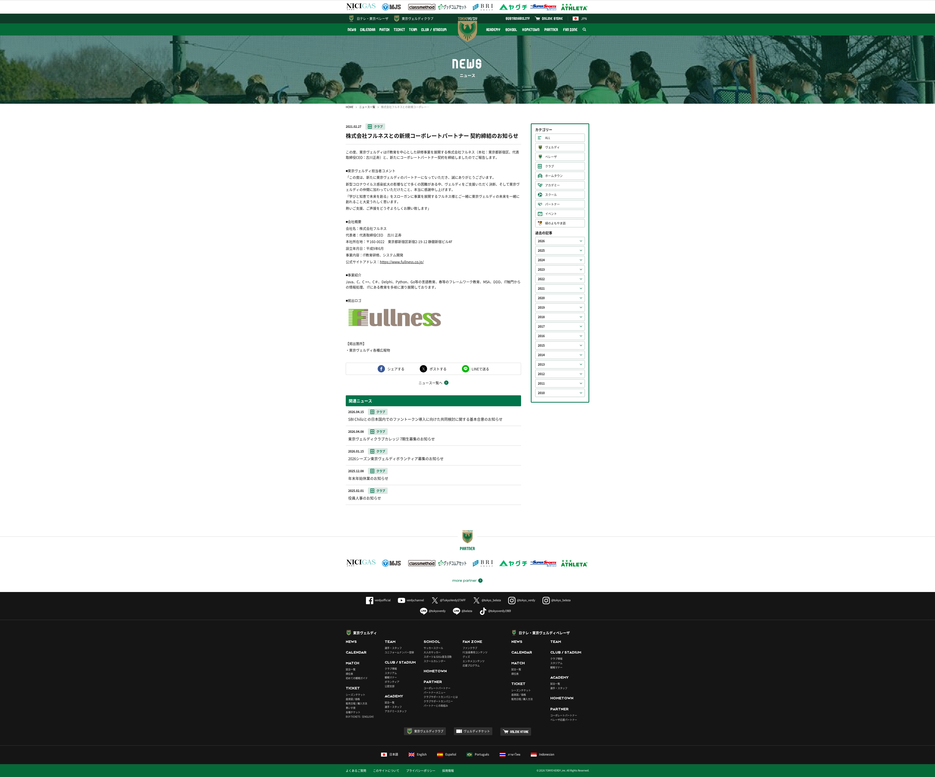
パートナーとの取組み (436, 705)
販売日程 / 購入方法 (356, 703)
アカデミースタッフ (396, 711)
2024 (541, 260)
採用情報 (448, 770)
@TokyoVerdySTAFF (453, 600)
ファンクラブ (470, 648)
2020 (541, 298)
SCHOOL (511, 29)
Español (450, 754)
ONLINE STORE (552, 18)
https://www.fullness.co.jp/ (402, 261)
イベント (551, 214)
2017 (541, 326)
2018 (541, 317)
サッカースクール (433, 648)
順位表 (349, 673)
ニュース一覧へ (430, 382)
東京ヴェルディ (365, 632)
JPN (584, 18)
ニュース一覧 (367, 107)
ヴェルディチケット (477, 731)
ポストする (438, 368)
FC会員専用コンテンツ (475, 652)
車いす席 (350, 708)
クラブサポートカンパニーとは (441, 697)
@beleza (467, 611)
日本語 (393, 754)
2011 (541, 383)
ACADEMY (493, 29)
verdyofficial (383, 600)
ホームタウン (554, 176)
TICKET (399, 29)
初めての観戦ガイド (357, 678)
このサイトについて (386, 770)
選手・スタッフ (393, 648)
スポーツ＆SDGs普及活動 (438, 656)
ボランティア (392, 682)
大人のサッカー (432, 652)
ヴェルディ (552, 147)
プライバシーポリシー (420, 770)
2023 (541, 269)
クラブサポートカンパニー (438, 701)
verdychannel (415, 600)
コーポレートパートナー (437, 688)
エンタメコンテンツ (474, 661)
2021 (541, 288)
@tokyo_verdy (526, 600)
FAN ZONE (570, 29)
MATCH (384, 29)
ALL (547, 138)
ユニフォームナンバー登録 (399, 652)
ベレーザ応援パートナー (563, 720)
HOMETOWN (530, 29)
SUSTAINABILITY (518, 18)
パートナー (552, 204)
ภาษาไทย (514, 754)
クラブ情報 (391, 668)
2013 (541, 364)
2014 (541, 355)
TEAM (413, 29)
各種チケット (353, 712)
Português (482, 754)
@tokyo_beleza (491, 600)
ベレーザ (551, 157)
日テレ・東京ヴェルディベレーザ (544, 632)
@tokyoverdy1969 (499, 611)
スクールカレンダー (435, 661)
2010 (541, 393)
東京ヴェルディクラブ (417, 18)
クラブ (378, 126)
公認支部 (389, 686)
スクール (551, 195)
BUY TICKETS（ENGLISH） (360, 716)
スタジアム (391, 673)
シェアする (395, 368)
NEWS (352, 29)
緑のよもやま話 (555, 223)
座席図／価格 (518, 694)
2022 (541, 279)
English (422, 754)
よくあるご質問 (356, 770)
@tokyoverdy (437, 611)
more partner (464, 580)
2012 (541, 374)
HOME (349, 107)
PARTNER (551, 29)
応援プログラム (471, 665)
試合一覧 (350, 669)
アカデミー (552, 185)
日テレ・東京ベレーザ (372, 18)
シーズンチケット (355, 694)
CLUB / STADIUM (434, 29)
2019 (541, 307)
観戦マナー (391, 677)
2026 (541, 241)
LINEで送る (480, 368)
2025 (541, 250)
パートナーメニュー (435, 692)
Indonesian (546, 754)
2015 (541, 345)
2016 (541, 336)
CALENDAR (367, 29)
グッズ (466, 656)
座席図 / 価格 (353, 699)
